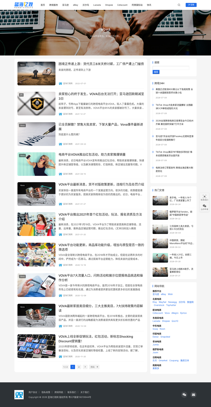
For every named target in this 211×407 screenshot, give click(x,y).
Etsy (155, 302)
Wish (170, 294)
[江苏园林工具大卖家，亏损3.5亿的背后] (160, 229)
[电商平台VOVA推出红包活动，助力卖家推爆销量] (36, 164)
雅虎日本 (184, 360)
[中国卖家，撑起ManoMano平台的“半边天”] (160, 243)
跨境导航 (59, 392)
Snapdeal (165, 336)
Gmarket (163, 360)
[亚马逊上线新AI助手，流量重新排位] (160, 272)
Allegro (174, 313)
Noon (162, 328)
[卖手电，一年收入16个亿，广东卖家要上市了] (160, 201)
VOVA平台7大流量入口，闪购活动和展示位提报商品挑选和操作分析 (101, 278)
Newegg (172, 302)
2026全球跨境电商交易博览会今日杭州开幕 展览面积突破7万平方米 (174, 122)
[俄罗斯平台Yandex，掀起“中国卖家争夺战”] (160, 215)
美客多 (156, 368)
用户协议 (33, 392)
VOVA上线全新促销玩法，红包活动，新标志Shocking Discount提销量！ (96, 339)
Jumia (156, 344)
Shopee (109, 5)
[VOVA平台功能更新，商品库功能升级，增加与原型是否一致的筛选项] (36, 254)
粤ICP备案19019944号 (79, 397)
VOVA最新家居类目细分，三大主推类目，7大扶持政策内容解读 (101, 308)
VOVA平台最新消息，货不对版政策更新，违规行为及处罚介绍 (101, 184)
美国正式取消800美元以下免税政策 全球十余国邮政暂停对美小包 (174, 91)
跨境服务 (53, 5)
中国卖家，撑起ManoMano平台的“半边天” (181, 243)
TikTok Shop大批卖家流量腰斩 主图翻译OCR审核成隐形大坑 (174, 107)
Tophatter (171, 305)
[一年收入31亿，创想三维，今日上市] (160, 258)
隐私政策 (46, 392)
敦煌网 (190, 302)
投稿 (192, 5)
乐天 (155, 360)
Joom (155, 352)
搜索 (156, 62)
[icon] (184, 395)
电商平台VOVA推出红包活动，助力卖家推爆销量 (92, 154)
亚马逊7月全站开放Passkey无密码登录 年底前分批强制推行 (175, 138)
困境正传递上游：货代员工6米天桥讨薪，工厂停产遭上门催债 (101, 64)
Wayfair (162, 302)
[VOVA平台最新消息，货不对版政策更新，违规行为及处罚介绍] (36, 194)
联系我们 (72, 392)
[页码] (97, 367)
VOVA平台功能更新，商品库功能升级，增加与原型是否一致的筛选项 (101, 247)
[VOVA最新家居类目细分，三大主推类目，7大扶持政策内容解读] (36, 315)
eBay (75, 5)
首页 (43, 5)
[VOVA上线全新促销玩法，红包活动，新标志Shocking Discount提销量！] (36, 346)
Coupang (174, 360)
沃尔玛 (85, 5)
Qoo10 (175, 321)
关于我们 (84, 392)
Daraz (156, 336)
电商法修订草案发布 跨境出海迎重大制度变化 (174, 169)
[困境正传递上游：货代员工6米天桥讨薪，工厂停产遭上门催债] (36, 73)
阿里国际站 (137, 5)
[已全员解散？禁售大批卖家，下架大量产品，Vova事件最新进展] (36, 134)
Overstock (159, 305)
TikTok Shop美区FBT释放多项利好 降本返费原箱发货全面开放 (174, 154)
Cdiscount (122, 5)
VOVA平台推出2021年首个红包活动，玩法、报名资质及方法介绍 (100, 217)
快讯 (149, 5)
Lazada (97, 5)
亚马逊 (65, 5)
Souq (155, 328)
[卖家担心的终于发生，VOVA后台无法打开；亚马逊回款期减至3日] (36, 103)
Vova (22, 65)
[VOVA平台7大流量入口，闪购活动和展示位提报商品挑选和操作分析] (36, 285)
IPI (21, 95)
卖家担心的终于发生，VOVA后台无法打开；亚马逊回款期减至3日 (101, 96)
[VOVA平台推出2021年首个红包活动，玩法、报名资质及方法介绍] (36, 224)
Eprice (183, 313)
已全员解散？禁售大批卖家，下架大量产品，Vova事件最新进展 (101, 127)
